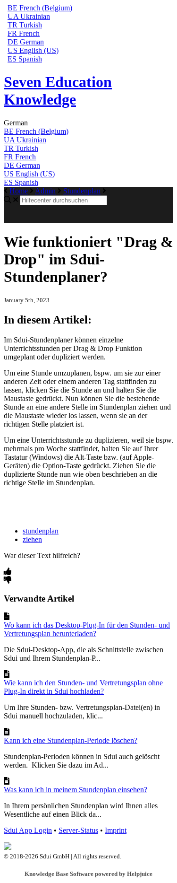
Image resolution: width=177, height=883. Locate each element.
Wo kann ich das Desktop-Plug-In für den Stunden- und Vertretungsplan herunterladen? (87, 629)
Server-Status (78, 830)
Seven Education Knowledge (58, 90)
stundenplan (41, 531)
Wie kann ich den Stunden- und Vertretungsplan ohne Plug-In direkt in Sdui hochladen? (83, 687)
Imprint (115, 830)
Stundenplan (82, 191)
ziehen (32, 539)
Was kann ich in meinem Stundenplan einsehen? (75, 790)
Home (18, 191)
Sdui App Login (28, 830)
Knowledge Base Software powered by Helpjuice (88, 873)
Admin (45, 191)
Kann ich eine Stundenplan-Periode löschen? (70, 740)
